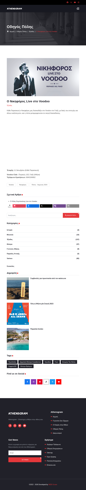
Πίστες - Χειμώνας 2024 (39, 185)
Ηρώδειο (48, 362)
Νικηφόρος (22, 185)
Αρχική (55, 417)
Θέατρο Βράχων (26, 366)
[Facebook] (67, 2)
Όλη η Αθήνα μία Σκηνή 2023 (41, 304)
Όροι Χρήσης (51, 457)
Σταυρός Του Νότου (69, 362)
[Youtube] (75, 2)
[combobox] (35, 215)
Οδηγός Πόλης (58, 429)
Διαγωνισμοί (57, 433)
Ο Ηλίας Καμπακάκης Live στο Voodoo (23, 201)
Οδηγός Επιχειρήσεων (55, 448)
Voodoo (11, 185)
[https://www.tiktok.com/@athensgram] (46, 381)
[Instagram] (78, 2)
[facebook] (27, 381)
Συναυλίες (10, 266)
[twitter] (52, 381)
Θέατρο (43, 244)
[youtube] (58, 381)
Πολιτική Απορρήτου (54, 461)
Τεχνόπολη (12, 362)
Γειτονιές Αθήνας (43, 249)
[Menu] (78, 8)
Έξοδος (43, 239)
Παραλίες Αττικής (43, 254)
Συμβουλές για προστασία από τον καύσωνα (48, 278)
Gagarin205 (12, 366)
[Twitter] (71, 2)
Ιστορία (43, 230)
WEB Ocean (52, 484)
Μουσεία (43, 235)
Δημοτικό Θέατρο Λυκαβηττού (30, 362)
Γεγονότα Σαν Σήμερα (60, 421)
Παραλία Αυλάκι (36, 329)
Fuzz (56, 362)
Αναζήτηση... (71, 215)
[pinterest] (39, 381)
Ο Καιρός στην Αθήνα (60, 425)
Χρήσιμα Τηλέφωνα (54, 444)
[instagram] (33, 381)
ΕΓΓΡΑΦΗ (24, 460)
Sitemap (50, 453)
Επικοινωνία (51, 465)
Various (43, 258)
